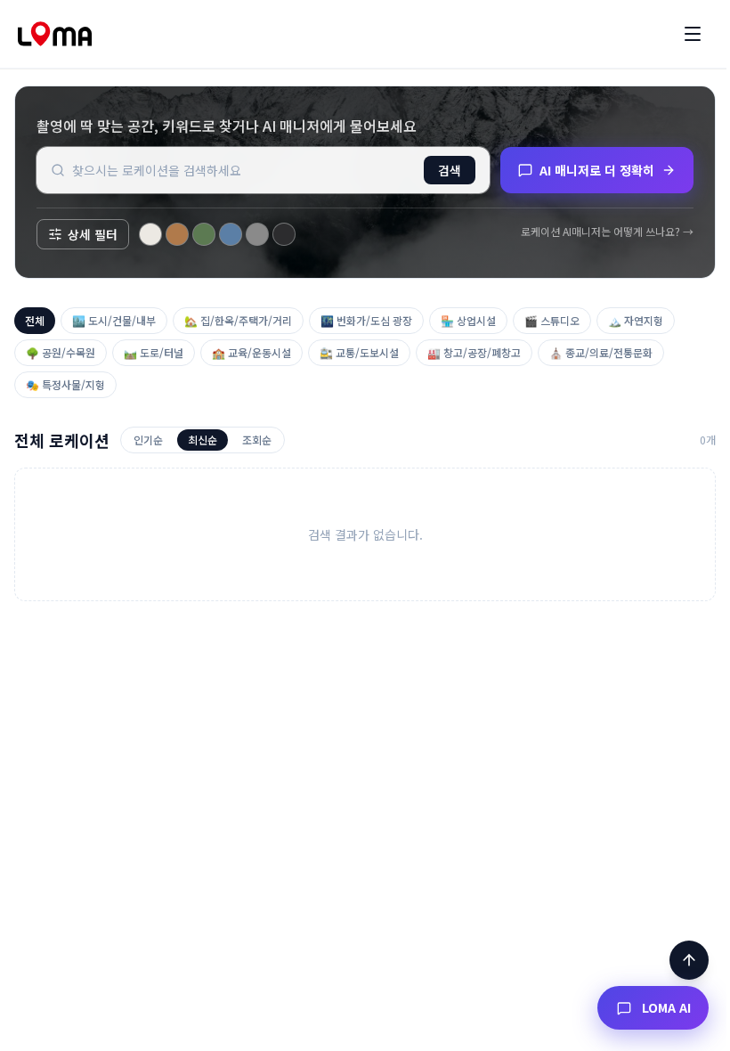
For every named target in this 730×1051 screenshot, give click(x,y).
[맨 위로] (689, 960)
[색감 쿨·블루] (230, 234)
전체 (35, 320)
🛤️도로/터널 (153, 352)
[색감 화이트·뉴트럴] (150, 234)
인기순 (148, 439)
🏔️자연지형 (635, 320)
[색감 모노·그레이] (257, 234)
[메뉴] (692, 33)
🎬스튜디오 (552, 320)
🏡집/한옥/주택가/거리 (238, 320)
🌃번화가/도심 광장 (366, 320)
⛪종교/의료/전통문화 (601, 352)
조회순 (257, 439)
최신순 (202, 439)
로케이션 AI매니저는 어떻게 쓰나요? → (607, 231)
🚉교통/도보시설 (359, 352)
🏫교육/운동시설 (251, 352)
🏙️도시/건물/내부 (114, 320)
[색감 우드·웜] (177, 234)
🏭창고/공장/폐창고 (474, 352)
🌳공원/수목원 (60, 352)
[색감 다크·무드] (284, 234)
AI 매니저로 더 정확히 (596, 170)
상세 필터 (93, 234)
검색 (449, 170)
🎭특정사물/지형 (65, 384)
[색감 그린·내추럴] (204, 234)
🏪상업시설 (468, 320)
